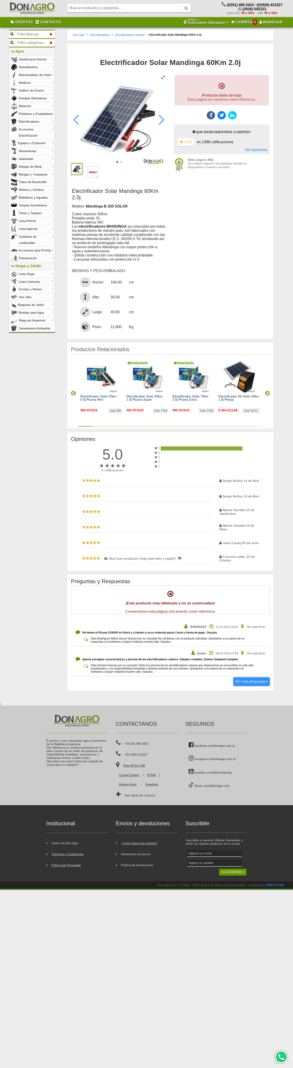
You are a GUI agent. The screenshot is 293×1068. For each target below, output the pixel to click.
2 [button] (99, 426)
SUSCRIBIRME (232, 872)
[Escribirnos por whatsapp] (281, 1057)
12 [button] (241, 426)
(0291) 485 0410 (240, 5)
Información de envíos (136, 854)
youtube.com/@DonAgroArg (213, 772)
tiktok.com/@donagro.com (212, 786)
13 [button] (255, 426)
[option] (101, 391)
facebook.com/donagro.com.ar (214, 745)
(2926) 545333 (253, 9)
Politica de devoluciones (137, 865)
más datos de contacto (140, 795)
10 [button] (213, 426)
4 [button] (128, 426)
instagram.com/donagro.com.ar (215, 759)
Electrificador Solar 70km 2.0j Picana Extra (190, 398)
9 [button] (199, 426)
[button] (76, 120)
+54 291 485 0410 (136, 743)
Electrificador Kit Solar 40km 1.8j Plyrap (238, 398)
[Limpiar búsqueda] (51, 34)
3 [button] (114, 426)
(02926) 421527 (269, 5)
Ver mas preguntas (250, 681)
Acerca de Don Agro (65, 843)
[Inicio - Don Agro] (32, 8)
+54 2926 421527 (136, 754)
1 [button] (85, 426)
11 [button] (227, 426)
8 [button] (184, 426)
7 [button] (170, 426)
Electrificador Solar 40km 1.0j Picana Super (144, 398)
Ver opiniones (256, 150)
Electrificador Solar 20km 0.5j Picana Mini (98, 398)
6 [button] (156, 426)
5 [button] (142, 426)
